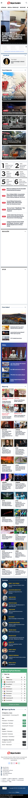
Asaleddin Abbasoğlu (15, 590)
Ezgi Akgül (11, 616)
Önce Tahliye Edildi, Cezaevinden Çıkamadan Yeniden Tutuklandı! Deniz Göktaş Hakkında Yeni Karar (16, 196)
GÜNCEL (21, 171)
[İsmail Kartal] (4, 663)
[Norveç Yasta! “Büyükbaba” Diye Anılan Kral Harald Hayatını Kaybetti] (7, 443)
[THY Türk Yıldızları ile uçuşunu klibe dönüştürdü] (5, 364)
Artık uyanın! (12, 651)
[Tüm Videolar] (25, 345)
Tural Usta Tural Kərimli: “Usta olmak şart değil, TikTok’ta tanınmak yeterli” (9, 167)
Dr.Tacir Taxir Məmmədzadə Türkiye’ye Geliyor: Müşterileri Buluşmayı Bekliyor (23, 183)
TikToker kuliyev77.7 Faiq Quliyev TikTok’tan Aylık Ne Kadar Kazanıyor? (23, 175)
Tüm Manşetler (6, 771)
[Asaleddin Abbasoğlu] (4, 591)
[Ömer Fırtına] (4, 598)
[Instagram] (14, 763)
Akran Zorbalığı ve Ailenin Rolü (16, 618)
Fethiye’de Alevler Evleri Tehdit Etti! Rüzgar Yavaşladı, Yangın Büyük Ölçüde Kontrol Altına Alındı (7, 469)
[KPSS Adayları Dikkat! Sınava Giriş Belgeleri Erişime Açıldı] (7, 530)
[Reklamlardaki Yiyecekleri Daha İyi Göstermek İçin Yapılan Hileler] (5, 327)
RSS (5, 788)
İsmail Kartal (12, 662)
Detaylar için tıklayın (14, 704)
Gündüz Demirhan (14, 655)
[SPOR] (25, 269)
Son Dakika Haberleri (7, 773)
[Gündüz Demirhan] (4, 657)
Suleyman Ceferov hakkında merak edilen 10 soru (9, 175)
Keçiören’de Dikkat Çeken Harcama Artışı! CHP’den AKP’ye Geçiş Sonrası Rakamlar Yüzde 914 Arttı (20, 486)
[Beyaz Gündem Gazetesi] (14, 3)
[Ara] (26, 3)
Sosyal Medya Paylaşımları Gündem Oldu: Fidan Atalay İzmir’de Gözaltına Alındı (14, 203)
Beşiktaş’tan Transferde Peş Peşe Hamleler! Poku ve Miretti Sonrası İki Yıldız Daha (20, 504)
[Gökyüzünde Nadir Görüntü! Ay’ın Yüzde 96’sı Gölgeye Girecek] (7, 513)
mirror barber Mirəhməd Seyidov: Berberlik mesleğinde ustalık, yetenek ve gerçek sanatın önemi (23, 167)
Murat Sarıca (12, 649)
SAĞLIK (8, 780)
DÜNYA (7, 171)
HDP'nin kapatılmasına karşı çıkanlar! (15, 612)
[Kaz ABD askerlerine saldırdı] (5, 369)
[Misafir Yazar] (4, 637)
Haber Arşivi (5, 774)
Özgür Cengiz (12, 630)
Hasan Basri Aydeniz (16, 59)
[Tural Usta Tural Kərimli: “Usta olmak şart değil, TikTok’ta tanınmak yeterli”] (7, 564)
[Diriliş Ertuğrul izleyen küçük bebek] (5, 380)
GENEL (6, 163)
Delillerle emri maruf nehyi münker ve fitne (17, 658)
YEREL (10, 781)
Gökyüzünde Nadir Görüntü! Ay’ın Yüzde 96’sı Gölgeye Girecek (7, 520)
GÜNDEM (3, 7)
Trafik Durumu (6, 768)
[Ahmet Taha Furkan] (4, 585)
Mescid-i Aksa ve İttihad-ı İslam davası (16, 586)
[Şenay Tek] (4, 644)
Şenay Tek (11, 642)
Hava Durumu (6, 767)
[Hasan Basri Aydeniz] (6, 61)
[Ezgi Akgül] (4, 617)
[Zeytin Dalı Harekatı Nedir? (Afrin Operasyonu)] (5, 333)
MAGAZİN (5, 231)
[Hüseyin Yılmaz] (4, 604)
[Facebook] (9, 763)
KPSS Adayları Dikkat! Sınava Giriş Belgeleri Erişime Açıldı (7, 537)
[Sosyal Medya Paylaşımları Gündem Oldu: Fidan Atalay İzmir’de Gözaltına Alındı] (20, 424)
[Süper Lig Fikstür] (25, 709)
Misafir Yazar (12, 635)
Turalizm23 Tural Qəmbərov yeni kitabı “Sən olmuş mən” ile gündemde (9, 183)
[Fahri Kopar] (4, 611)
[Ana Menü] (1, 2)
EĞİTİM (4, 535)
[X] (11, 763)
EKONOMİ (22, 7)
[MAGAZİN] (25, 231)
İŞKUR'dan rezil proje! (14, 631)
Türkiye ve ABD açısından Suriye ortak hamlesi (17, 62)
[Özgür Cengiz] (4, 630)
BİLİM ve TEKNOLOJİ (13, 7)
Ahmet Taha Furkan (14, 583)
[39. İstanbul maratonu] (5, 338)
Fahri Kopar (12, 609)
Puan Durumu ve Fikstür (8, 770)
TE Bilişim (17, 792)
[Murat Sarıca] (4, 650)
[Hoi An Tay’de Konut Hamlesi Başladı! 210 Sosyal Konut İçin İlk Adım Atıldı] (20, 460)
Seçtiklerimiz (12, 664)
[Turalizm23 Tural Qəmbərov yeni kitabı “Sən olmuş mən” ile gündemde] (20, 564)
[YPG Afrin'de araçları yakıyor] (5, 374)
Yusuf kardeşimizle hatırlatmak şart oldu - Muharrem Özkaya (16, 638)
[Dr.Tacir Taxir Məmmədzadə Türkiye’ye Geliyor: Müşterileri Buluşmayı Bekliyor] (20, 546)
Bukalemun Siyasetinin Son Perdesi (15, 592)
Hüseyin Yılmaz (13, 603)
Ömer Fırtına (12, 597)
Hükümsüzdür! (12, 599)
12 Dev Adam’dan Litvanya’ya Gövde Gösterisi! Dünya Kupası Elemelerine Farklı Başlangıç (15, 216)
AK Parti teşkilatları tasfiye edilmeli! (15, 645)
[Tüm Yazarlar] (25, 55)
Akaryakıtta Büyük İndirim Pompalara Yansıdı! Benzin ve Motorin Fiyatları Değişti (19, 521)
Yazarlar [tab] (6, 55)
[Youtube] (16, 763)
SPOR (4, 269)
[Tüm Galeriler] (25, 307)
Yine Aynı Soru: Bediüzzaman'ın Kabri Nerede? (16, 605)
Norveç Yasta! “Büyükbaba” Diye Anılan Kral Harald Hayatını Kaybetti (16, 209)
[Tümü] (25, 70)
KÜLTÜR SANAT (20, 780)
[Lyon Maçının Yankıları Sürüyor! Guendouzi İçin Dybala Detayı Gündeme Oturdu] (20, 530)
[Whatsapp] (19, 763)
